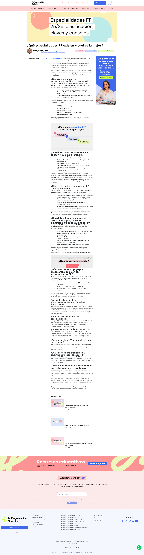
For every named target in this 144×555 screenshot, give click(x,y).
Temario (111, 8)
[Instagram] (126, 520)
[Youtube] (136, 520)
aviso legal (80, 499)
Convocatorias (98, 515)
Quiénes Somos (86, 3)
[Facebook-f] (122, 520)
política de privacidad (72, 499)
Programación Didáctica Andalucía (70, 515)
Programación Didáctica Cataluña (70, 523)
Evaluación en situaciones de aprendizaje (77, 425)
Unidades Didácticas (53, 8)
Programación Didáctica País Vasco (70, 529)
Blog (77, 3)
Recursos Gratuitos (67, 3)
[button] (46, 58)
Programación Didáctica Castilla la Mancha (72, 521)
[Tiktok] (129, 520)
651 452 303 (77, 547)
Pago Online (14, 532)
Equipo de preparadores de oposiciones (53, 52)
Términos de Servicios (87, 552)
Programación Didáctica (37, 8)
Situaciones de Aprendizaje (71, 8)
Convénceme (72, 266)
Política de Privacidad (75, 552)
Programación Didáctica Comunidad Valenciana (74, 527)
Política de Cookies (64, 552)
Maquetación (86, 8)
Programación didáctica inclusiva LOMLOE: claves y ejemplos (77, 406)
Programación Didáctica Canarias (70, 517)
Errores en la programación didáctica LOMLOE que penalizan (78, 444)
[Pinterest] (133, 520)
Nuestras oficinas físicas (100, 523)
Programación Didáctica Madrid (69, 525)
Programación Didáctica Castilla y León (71, 519)
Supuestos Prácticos (99, 8)
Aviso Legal (54, 552)
